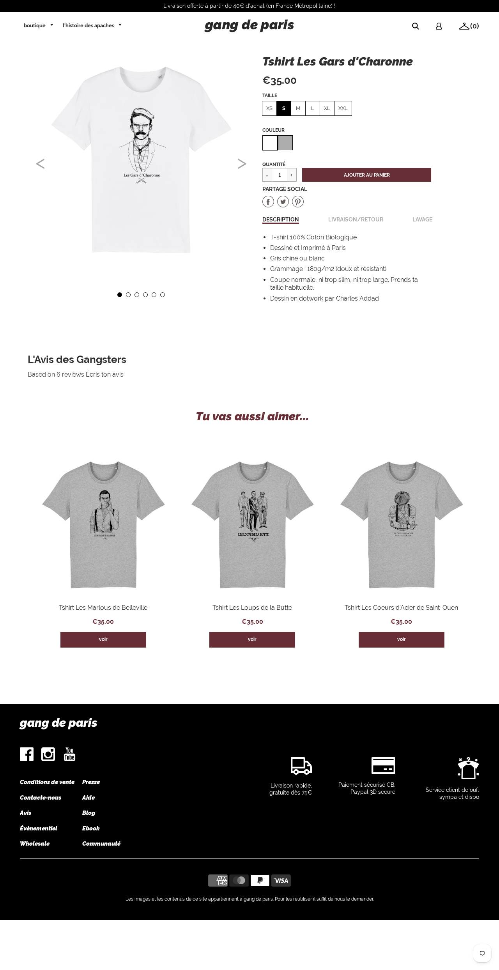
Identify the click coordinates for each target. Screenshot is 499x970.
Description (280, 219)
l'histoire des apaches (89, 25)
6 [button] (162, 294)
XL (327, 108)
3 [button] (136, 294)
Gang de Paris (58, 722)
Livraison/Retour (355, 219)
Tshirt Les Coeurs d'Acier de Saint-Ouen (401, 607)
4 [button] (145, 294)
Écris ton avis (105, 374)
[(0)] (461, 27)
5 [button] (154, 294)
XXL (343, 108)
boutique (35, 25)
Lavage (422, 219)
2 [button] (128, 294)
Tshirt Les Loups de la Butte (252, 607)
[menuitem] (39, 25)
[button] (366, 175)
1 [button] (119, 294)
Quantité (273, 164)
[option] (140, 160)
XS (269, 108)
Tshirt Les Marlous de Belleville (103, 607)
